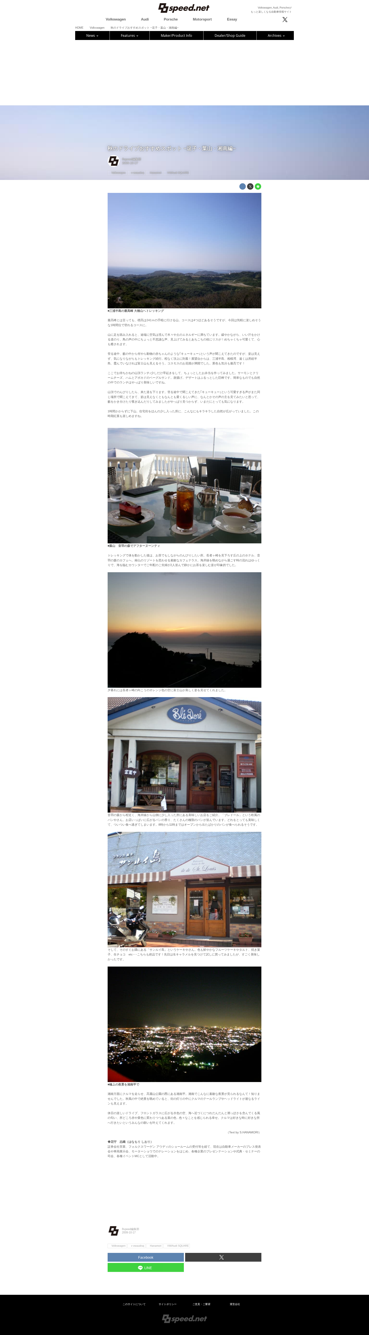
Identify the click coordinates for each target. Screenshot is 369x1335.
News (91, 35)
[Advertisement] (184, 72)
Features (128, 35)
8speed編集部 (131, 159)
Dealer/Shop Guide (230, 35)
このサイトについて (134, 1304)
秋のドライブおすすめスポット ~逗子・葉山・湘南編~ (172, 148)
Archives (275, 35)
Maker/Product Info (176, 35)
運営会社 (235, 1304)
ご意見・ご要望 (201, 1304)
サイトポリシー (168, 1304)
